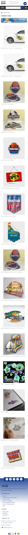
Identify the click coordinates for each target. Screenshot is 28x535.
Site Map (5, 513)
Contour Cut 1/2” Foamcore (7, 132)
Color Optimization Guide (9, 502)
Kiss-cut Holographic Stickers (7, 384)
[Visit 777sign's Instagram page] (14, 479)
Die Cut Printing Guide (8, 504)
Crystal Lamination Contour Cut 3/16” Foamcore (12, 328)
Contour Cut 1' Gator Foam (7, 104)
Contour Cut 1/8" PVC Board (7, 468)
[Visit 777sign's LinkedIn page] (21, 479)
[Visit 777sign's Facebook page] (7, 479)
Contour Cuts (7, 12)
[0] (25, 3)
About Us (5, 496)
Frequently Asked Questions (10, 497)
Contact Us (5, 515)
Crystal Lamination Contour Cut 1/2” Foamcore (12, 300)
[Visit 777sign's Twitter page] (10, 479)
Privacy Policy (6, 499)
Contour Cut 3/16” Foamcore (7, 160)
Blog (4, 506)
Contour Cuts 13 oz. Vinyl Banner (8, 216)
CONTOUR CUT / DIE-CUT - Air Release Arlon (11, 48)
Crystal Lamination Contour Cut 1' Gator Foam (11, 272)
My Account (6, 511)
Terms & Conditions (7, 501)
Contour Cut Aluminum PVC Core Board (10, 188)
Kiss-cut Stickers (5, 412)
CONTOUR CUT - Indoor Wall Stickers (9, 440)
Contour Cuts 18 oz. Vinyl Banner (8, 244)
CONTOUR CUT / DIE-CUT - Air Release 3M (11, 76)
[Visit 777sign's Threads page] (17, 479)
